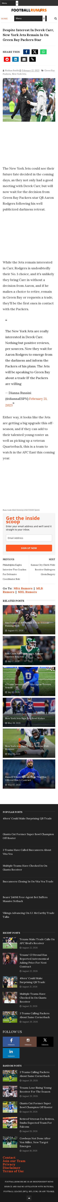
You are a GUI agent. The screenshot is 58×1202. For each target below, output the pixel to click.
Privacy (9, 1164)
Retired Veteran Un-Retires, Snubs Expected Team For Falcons (37, 1122)
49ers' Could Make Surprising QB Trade (27, 818)
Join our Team (14, 1161)
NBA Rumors (23, 588)
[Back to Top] (29, 1198)
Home (4, 18)
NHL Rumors (27, 592)
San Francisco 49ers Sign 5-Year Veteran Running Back (27, 624)
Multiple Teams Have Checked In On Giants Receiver (33, 997)
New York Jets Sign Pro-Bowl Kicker (25, 718)
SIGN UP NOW (29, 548)
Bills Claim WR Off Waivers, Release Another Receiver (24, 655)
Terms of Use (13, 1171)
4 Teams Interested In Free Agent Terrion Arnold (28, 686)
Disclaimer (11, 1168)
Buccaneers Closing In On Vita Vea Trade (28, 881)
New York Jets (19, 74)
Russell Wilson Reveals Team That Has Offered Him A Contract (25, 779)
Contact (9, 1157)
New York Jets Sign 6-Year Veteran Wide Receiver (27, 748)
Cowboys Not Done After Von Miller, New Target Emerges (35, 1142)
